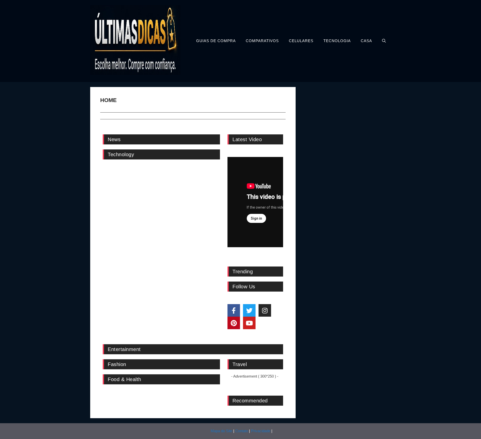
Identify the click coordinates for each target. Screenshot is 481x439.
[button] (384, 40)
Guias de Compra (216, 41)
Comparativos (262, 41)
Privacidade (260, 431)
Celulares (301, 41)
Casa (366, 41)
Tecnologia (337, 41)
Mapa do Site (221, 431)
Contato (241, 431)
